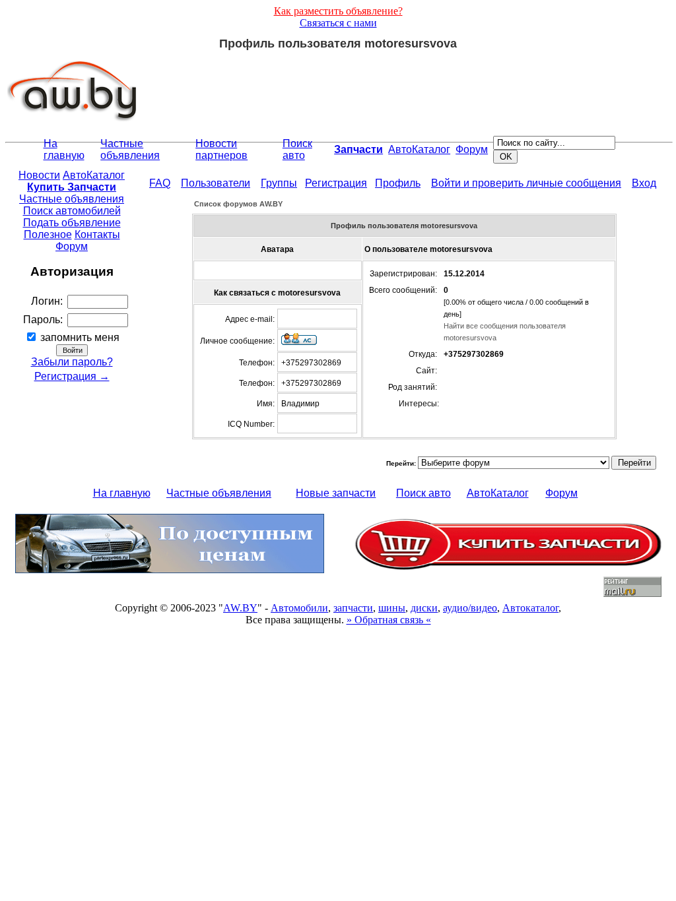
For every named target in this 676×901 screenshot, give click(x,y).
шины (391, 607)
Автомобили (299, 607)
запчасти (353, 607)
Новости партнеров (221, 149)
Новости (39, 175)
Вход (644, 183)
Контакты (97, 234)
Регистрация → (72, 376)
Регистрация (336, 183)
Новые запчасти (336, 493)
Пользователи (215, 183)
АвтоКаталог (419, 149)
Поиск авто (297, 149)
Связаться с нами (338, 22)
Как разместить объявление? (338, 10)
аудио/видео (470, 607)
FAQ (159, 183)
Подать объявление (72, 222)
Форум (472, 149)
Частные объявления (130, 149)
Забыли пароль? (72, 361)
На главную (64, 149)
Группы (279, 183)
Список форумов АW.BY (238, 204)
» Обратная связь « (389, 619)
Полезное (48, 234)
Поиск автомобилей (72, 210)
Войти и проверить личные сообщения (526, 183)
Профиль (398, 183)
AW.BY (240, 607)
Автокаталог (530, 607)
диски (424, 607)
